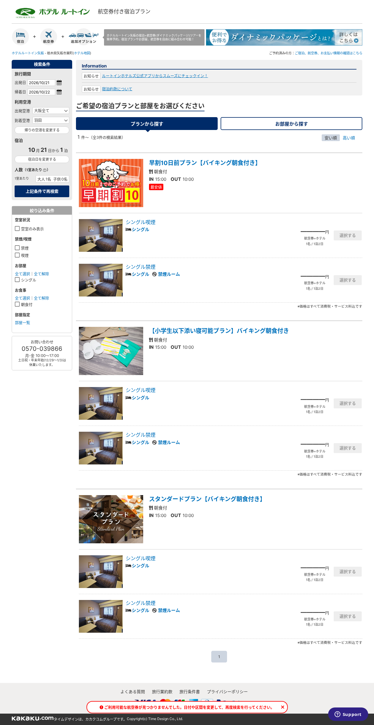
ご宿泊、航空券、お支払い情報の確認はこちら (328, 53)
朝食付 (26, 304)
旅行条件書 (189, 691)
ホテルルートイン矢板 (28, 53)
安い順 (331, 137)
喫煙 (25, 255)
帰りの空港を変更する (42, 130)
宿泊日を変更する (42, 159)
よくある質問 (132, 691)
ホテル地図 (82, 53)
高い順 (349, 137)
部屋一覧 (22, 322)
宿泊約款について (117, 88)
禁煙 (25, 248)
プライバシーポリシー (227, 691)
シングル (28, 279)
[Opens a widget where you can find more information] (348, 714)
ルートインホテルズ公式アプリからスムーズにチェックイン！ (155, 75)
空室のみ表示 (32, 228)
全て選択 (22, 273)
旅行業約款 (162, 691)
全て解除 (41, 273)
